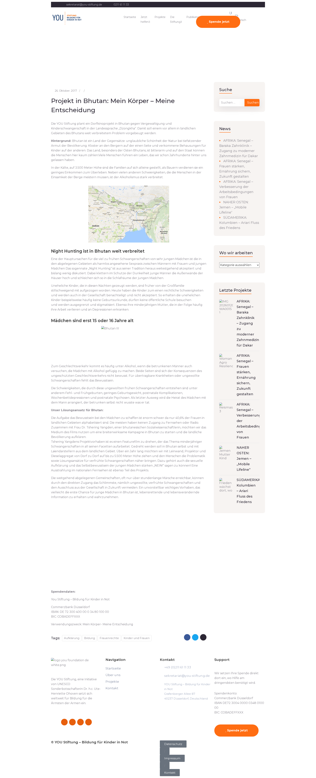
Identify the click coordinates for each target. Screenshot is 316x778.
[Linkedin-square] (80, 722)
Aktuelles (21, 61)
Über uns (113, 675)
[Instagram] (72, 722)
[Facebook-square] (64, 722)
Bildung (89, 638)
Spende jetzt (218, 21)
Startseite (130, 17)
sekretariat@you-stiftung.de (84, 4)
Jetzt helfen (145, 19)
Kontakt (112, 688)
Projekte (160, 17)
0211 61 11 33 (121, 4)
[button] (165, 751)
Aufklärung (71, 638)
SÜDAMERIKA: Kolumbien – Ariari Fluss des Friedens (239, 223)
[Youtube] (88, 722)
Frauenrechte (109, 638)
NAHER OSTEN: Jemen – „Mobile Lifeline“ (234, 207)
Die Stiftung (175, 19)
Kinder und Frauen (137, 638)
